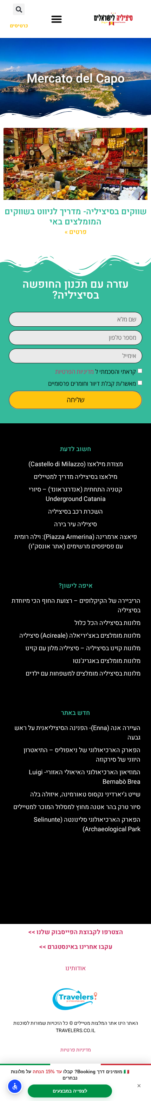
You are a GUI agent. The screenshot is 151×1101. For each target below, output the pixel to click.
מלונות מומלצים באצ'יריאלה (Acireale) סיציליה (79, 635)
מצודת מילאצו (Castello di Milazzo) (75, 464)
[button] (56, 19)
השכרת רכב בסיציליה (75, 511)
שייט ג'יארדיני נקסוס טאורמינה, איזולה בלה (85, 794)
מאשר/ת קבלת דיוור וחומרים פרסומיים (92, 383)
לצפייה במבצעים (70, 1091)
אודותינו (75, 968)
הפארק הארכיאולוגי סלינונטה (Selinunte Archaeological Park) (87, 824)
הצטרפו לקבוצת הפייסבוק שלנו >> (75, 932)
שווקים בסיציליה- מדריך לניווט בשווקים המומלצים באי (76, 217)
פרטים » (76, 232)
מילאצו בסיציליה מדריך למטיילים (75, 477)
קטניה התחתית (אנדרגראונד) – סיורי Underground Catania (75, 494)
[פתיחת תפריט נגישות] (14, 1086)
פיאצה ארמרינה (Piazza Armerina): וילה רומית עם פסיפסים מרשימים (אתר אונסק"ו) (75, 541)
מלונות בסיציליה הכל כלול (107, 623)
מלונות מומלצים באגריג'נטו (106, 661)
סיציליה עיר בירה (75, 524)
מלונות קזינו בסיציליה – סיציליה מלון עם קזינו (82, 648)
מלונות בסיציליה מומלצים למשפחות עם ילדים (83, 673)
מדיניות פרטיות (75, 1050)
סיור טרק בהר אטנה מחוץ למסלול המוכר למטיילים (76, 807)
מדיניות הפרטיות (74, 371)
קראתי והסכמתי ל (95, 371)
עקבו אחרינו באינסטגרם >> (75, 947)
